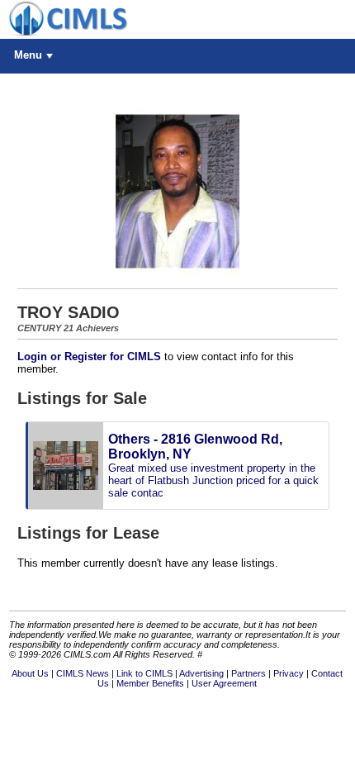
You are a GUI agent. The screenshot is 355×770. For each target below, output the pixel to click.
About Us (30, 673)
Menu (28, 55)
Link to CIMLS (144, 673)
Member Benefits (150, 683)
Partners (248, 673)
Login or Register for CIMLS (89, 356)
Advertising (201, 673)
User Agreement (224, 683)
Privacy (288, 673)
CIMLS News (82, 673)
